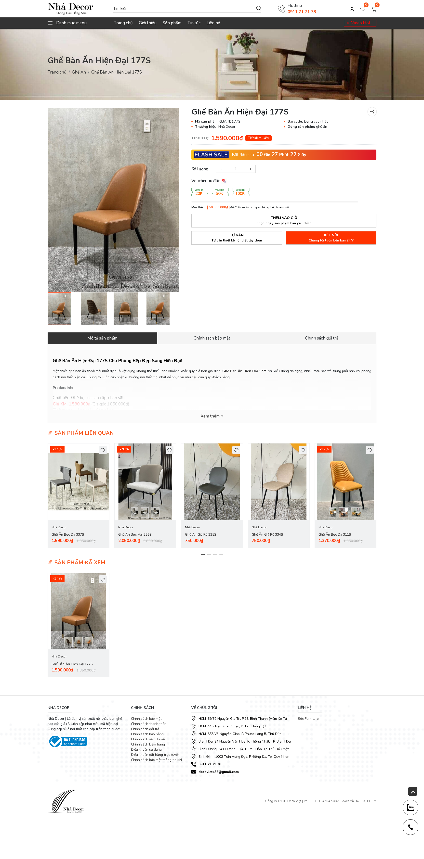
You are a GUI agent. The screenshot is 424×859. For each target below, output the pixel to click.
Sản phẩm (172, 23)
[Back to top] (413, 791)
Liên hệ (213, 23)
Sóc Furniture (308, 718)
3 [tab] (215, 554)
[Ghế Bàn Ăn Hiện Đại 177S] (113, 199)
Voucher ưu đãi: (206, 181)
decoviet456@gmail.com (219, 772)
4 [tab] (221, 554)
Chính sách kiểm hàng (148, 744)
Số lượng (199, 169)
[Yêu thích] (103, 450)
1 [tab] (203, 554)
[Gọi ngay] (281, 9)
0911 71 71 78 (302, 12)
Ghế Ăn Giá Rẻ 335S (200, 534)
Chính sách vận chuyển (149, 739)
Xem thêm (210, 416)
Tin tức (193, 23)
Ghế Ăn (79, 72)
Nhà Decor (59, 527)
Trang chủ (123, 23)
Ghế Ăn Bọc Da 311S (334, 534)
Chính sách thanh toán (148, 723)
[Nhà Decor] (78, 9)
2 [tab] (209, 554)
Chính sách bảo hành (147, 734)
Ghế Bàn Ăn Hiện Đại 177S (72, 664)
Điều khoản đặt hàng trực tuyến (155, 754)
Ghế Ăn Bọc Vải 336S (135, 534)
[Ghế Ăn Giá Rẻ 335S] (212, 481)
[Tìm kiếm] (258, 8)
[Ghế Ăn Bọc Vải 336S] (145, 481)
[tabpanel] (78, 495)
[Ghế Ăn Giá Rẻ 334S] (278, 481)
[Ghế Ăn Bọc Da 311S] (345, 481)
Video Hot (360, 23)
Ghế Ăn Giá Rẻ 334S (267, 534)
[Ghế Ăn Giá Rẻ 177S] (96, 308)
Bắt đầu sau (243, 154)
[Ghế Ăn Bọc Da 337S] (78, 481)
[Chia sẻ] (372, 111)
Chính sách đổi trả (145, 729)
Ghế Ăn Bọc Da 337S (68, 534)
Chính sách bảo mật (146, 718)
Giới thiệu (148, 23)
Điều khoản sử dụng (146, 749)
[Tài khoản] (351, 9)
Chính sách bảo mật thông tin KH (156, 760)
